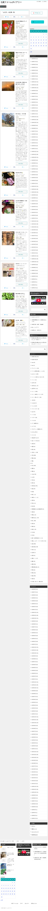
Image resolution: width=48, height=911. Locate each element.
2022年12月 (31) (35, 186)
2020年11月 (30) (35, 258)
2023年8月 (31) (35, 163)
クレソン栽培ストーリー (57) (37, 394)
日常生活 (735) (35, 485)
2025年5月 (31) (35, 102)
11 (33, 39)
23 (46, 42)
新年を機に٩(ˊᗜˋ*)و (20, 293)
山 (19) (33, 477)
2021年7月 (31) (35, 235)
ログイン (33, 826)
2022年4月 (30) (35, 209)
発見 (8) (33, 523)
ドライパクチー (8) (35, 408)
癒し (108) (34, 520)
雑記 (20, 120)
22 (43, 42)
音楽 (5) (33, 578)
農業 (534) (34, 564)
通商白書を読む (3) (35, 567)
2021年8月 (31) (35, 232)
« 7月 (31, 51)
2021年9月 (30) (35, 229)
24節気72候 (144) (35, 356)
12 (36, 39)
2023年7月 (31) (35, 165)
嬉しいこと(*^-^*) (35, 327)
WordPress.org (35, 834)
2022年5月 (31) (35, 206)
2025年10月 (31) (35, 87)
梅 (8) (33, 491)
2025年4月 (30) (35, 105)
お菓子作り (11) (35, 388)
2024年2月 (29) (35, 145)
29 (43, 45)
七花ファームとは (10, 847)
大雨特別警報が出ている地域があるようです (40, 852)
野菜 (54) (33, 569)
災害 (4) (33, 500)
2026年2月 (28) (35, 76)
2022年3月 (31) (35, 212)
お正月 (22, 26)
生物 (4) (33, 511)
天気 (17, 27)
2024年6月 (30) (35, 134)
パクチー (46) (34, 417)
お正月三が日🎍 (19, 172)
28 (41, 45)
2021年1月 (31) (35, 252)
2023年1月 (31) (35, 183)
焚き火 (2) (34, 503)
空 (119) (33, 532)
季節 (17, 57)
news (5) (33, 362)
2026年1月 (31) (35, 78)
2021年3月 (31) (35, 247)
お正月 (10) (34, 382)
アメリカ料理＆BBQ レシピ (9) (38, 371)
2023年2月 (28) (35, 180)
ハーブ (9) (34, 414)
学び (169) (34, 465)
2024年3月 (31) (35, 142)
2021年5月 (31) (35, 241)
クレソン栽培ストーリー (20, 118)
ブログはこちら (37, 12)
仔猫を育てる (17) (35, 437)
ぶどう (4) (34, 426)
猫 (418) (33, 506)
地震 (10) (33, 446)
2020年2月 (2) (34, 284)
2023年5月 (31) (35, 171)
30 (46, 45)
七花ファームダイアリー (11, 2)
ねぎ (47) (33, 411)
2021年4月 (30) (35, 244)
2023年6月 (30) (35, 168)
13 (38, 39)
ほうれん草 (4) (34, 432)
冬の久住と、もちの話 (21, 113)
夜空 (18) (33, 449)
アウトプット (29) (35, 368)
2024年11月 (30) (35, 119)
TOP (8, 841)
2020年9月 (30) (35, 264)
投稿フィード (34, 828)
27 (38, 45)
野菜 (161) (34, 572)
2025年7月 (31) (35, 96)
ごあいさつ (26, 903)
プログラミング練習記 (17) (37, 429)
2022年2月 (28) (35, 215)
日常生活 (20, 27)
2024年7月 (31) (35, 131)
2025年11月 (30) (35, 84)
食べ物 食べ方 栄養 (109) (37, 581)
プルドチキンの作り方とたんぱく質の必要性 (10, 854)
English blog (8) (35, 359)
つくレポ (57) (34, 405)
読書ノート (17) (35, 558)
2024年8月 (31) (35, 128)
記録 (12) (33, 555)
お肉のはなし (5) (35, 385)
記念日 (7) (34, 552)
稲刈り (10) (34, 529)
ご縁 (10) (33, 400)
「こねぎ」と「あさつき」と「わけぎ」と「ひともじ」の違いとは (10, 860)
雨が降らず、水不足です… (37, 330)
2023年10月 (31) (35, 157)
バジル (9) (34, 420)
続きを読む (21, 43)
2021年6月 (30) (35, 238)
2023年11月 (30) (35, 154)
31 (31, 48)
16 (46, 39)
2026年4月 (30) (35, 70)
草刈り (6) (34, 549)
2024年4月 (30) (35, 139)
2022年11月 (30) (35, 189)
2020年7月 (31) (35, 270)
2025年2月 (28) (35, 110)
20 (38, 42)
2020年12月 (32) (35, 255)
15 (43, 39)
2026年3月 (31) (35, 73)
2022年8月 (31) (35, 197)
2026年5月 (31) (35, 67)
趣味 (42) (33, 561)
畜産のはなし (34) (35, 517)
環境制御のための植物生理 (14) (38, 509)
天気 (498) (34, 455)
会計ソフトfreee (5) (35, 440)
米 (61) (33, 535)
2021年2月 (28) (35, 250)
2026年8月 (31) (35, 58)
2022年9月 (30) (35, 194)
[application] (38, 300)
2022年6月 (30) (35, 203)
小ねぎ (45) (34, 474)
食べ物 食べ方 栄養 (20, 238)
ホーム (3, 6)
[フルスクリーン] (44, 303)
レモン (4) (34, 434)
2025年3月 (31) (35, 107)
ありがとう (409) (35, 374)
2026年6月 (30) (35, 64)
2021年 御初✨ (20, 320)
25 (33, 45)
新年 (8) (33, 482)
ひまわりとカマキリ (36, 317)
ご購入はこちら (34, 903)
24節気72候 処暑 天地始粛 (37, 324)
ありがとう (18, 26)
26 (36, 45)
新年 (23, 296)
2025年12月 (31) (35, 81)
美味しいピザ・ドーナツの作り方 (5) (39, 540)
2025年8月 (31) (35, 93)
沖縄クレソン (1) (35, 497)
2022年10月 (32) (35, 192)
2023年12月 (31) (35, 151)
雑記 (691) (34, 575)
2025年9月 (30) (35, 90)
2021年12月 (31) (35, 221)
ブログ (21, 903)
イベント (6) (34, 379)
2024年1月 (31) (35, 148)
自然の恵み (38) (35, 546)
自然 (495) (34, 543)
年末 (17, 120)
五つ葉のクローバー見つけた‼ (10, 871)
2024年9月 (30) (35, 125)
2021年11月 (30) (35, 223)
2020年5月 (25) (35, 276)
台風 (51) (33, 443)
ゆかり (37, 339)
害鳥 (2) (33, 471)
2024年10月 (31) (35, 122)
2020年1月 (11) (35, 287)
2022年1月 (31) (35, 218)
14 (41, 39)
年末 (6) (33, 480)
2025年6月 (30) (35, 99)
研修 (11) (33, 526)
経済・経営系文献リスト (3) (37, 538)
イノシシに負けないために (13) (38, 376)
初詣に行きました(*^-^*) (21, 52)
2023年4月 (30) (35, 174)
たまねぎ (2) (34, 403)
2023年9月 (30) (35, 160)
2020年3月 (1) (34, 281)
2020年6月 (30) (35, 273)
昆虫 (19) (33, 488)
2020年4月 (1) (34, 279)
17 (31, 42)
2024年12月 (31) (35, 116)
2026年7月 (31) (35, 61)
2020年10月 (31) (35, 261)
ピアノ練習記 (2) (35, 423)
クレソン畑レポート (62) (36, 397)
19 (36, 42)
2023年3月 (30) (35, 177)
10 (31, 39)
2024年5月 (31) (35, 136)
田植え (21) (34, 514)
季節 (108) (34, 458)
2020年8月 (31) (35, 267)
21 (41, 42)
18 (33, 42)
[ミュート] (42, 303)
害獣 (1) (33, 468)
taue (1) (33, 365)
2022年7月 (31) (35, 200)
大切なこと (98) (35, 452)
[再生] (32, 303)
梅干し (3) (34, 494)
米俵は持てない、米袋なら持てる (10, 865)
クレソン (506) (35, 391)
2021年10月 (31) (35, 226)
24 (31, 45)
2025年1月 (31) (35, 113)
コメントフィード (35, 831)
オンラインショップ (38, 21)
